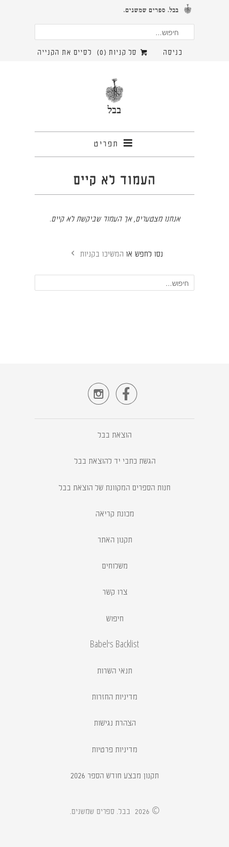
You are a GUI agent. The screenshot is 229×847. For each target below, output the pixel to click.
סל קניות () (118, 53)
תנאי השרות (114, 671)
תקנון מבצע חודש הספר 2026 (114, 776)
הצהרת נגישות (115, 723)
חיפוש (115, 619)
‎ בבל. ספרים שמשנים (102, 812)
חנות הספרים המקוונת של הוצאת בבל (114, 488)
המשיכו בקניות (101, 254)
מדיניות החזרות (114, 697)
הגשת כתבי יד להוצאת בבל (115, 461)
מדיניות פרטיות (114, 750)
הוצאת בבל (114, 435)
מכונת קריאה (114, 514)
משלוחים (115, 566)
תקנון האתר (114, 540)
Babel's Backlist (114, 645)
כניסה (173, 53)
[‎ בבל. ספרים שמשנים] (114, 100)
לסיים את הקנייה (64, 53)
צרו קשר (114, 592)
